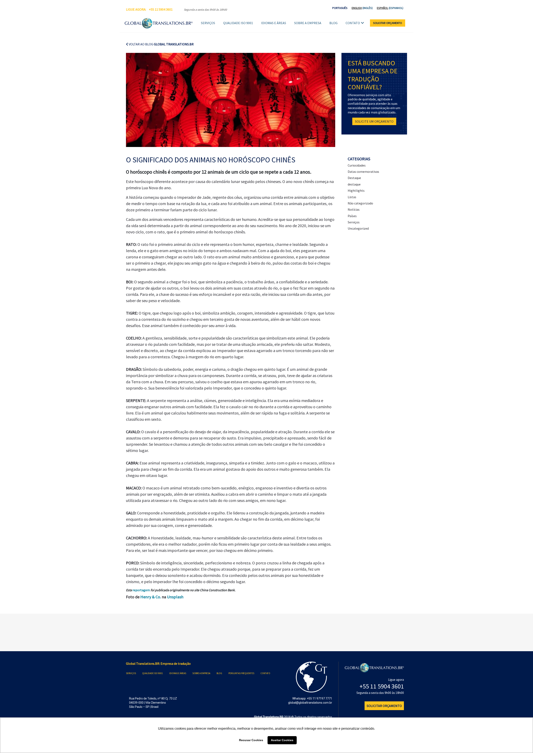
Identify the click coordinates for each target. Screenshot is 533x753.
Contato (353, 23)
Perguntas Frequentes (241, 673)
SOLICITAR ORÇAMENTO (387, 23)
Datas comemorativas (363, 171)
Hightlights (356, 190)
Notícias (354, 209)
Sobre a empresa (307, 23)
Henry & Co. (150, 596)
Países (352, 216)
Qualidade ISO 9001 (238, 23)
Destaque (354, 178)
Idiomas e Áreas (273, 23)
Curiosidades (357, 165)
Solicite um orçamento (374, 121)
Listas (352, 197)
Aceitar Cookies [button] (282, 740)
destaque (354, 184)
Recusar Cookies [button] (251, 740)
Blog (333, 23)
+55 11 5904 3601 (161, 9)
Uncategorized (358, 228)
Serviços (208, 23)
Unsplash (175, 596)
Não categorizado (360, 203)
